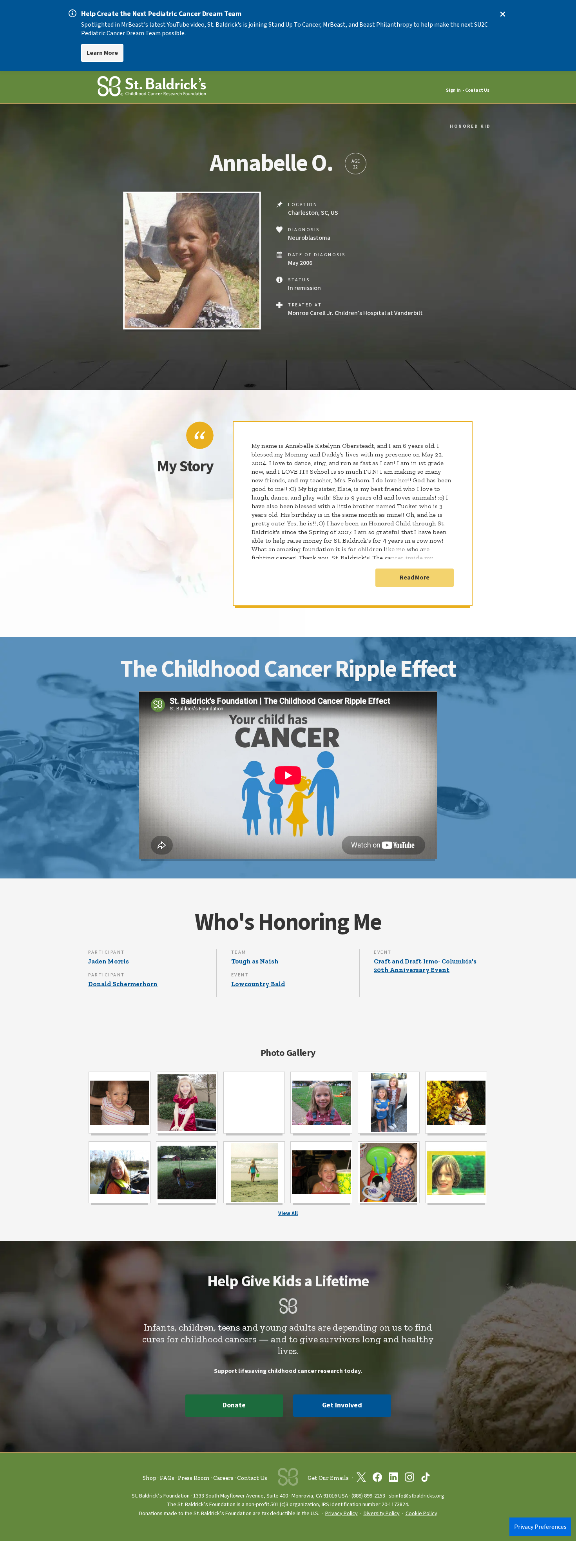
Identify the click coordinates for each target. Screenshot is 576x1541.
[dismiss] (502, 14)
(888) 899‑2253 (368, 1496)
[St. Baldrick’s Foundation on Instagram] (409, 1478)
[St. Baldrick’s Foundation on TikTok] (425, 1478)
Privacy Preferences (540, 1527)
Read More (414, 577)
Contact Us (477, 90)
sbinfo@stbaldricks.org (416, 1496)
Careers (223, 1477)
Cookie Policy (421, 1513)
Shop (149, 1477)
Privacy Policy (341, 1513)
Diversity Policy (382, 1513)
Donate (234, 1405)
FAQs (167, 1477)
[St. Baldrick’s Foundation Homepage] (151, 87)
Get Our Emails (328, 1477)
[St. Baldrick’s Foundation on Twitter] (361, 1478)
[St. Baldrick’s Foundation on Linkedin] (393, 1478)
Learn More (102, 53)
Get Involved (342, 1405)
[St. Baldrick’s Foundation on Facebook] (377, 1478)
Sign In (453, 90)
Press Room (194, 1477)
